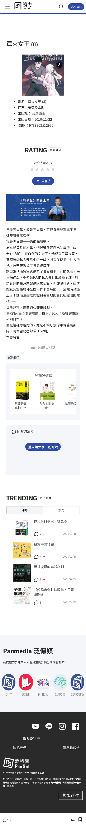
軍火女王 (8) (37, 101)
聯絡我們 (20, 747)
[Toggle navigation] (7, 7)
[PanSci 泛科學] (25, 6)
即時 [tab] (25, 510)
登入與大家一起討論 (43, 446)
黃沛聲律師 (56, 782)
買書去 (45, 180)
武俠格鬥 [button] (14, 357)
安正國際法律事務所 (71, 782)
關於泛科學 (31, 738)
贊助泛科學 (70, 794)
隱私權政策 (71, 747)
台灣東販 (38, 113)
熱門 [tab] (61, 510)
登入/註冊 (76, 6)
